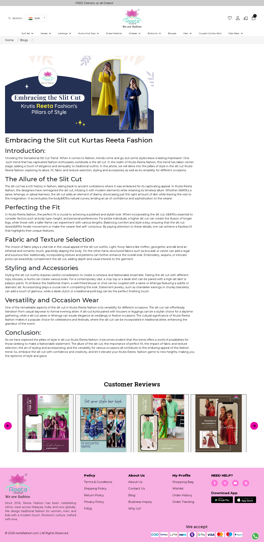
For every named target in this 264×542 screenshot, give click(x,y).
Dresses (133, 33)
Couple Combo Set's (210, 33)
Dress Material (114, 33)
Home (9, 40)
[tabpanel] (132, 426)
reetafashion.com (27, 533)
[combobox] (36, 18)
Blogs (24, 40)
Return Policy (94, 495)
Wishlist (177, 488)
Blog (131, 495)
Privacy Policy (94, 502)
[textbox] (35, 18)
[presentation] (8, 426)
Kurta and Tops (87, 33)
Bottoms (153, 33)
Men (186, 33)
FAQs (88, 508)
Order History (182, 495)
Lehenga (63, 33)
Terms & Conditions (98, 482)
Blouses (172, 33)
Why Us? (134, 508)
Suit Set (26, 33)
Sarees (44, 33)
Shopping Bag (182, 482)
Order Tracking (183, 502)
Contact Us (136, 488)
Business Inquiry (140, 502)
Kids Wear (234, 33)
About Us (135, 482)
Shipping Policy (95, 488)
